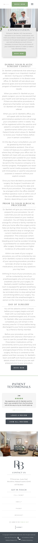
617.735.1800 (19, 485)
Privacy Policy (14, 537)
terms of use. (24, 522)
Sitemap (7, 537)
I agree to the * (20, 522)
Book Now (19, 53)
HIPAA (31, 537)
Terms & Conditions (23, 537)
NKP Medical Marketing (26, 540)
